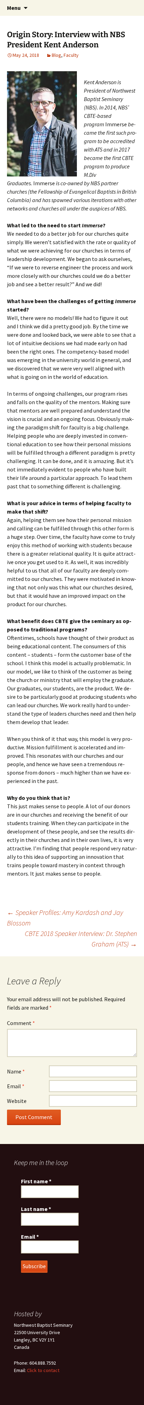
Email (15, 1086)
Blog (56, 55)
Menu (14, 7)
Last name (36, 1208)
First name (36, 1181)
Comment (21, 1022)
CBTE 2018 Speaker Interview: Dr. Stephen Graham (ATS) (81, 938)
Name (16, 1071)
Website (17, 1100)
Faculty (71, 55)
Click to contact (43, 1370)
